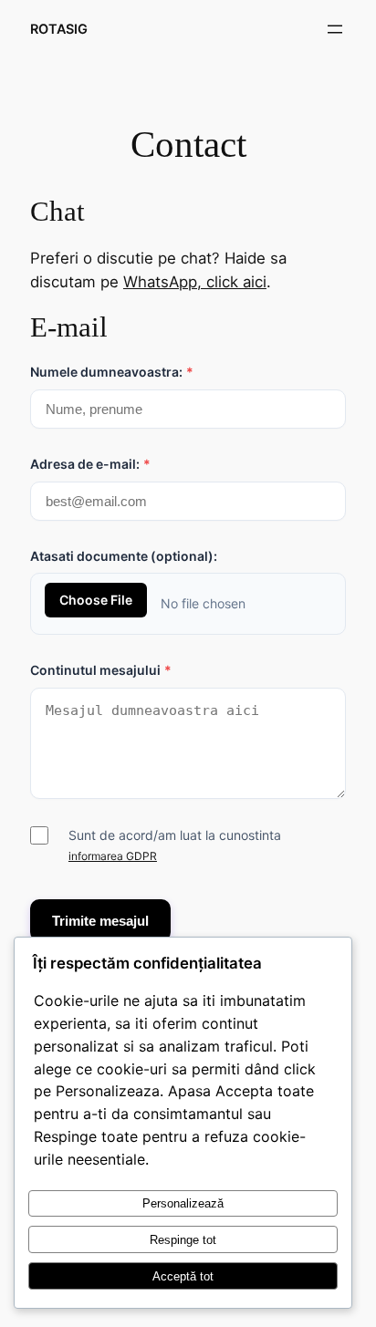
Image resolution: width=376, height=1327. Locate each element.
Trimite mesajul (100, 920)
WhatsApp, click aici (194, 282)
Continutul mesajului (101, 670)
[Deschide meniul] (335, 29)
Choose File (95, 599)
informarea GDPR (112, 856)
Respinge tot (183, 1240)
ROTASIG (59, 28)
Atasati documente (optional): (123, 556)
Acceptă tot (183, 1276)
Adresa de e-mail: (90, 464)
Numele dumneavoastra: (111, 371)
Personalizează (183, 1203)
